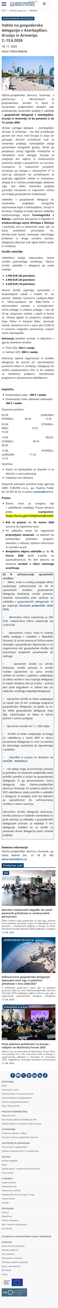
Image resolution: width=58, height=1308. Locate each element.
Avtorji (5, 1274)
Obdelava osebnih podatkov (15, 1262)
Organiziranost (9, 1182)
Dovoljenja (8, 1208)
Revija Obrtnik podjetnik (13, 1246)
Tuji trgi (6, 1156)
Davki (4, 1085)
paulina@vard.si (43, 491)
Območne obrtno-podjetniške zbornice (20, 1137)
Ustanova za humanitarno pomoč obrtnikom (26, 1236)
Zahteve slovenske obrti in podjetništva (20, 1151)
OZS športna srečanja (12, 1258)
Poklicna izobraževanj (14, 1111)
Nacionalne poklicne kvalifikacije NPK (19, 1119)
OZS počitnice (8, 1254)
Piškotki (7, 1270)
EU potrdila (7, 1228)
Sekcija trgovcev (17, 10)
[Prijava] (44, 3)
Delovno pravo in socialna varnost (18, 1093)
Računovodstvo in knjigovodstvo (17, 1097)
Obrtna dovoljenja (10, 1220)
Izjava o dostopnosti (11, 1266)
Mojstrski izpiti (8, 1115)
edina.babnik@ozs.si (14, 859)
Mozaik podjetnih (10, 1250)
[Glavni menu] (4, 4)
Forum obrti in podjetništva (14, 1147)
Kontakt (5, 1202)
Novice (33, 10)
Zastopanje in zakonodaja (16, 1143)
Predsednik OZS (9, 1186)
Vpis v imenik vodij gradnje (14, 1224)
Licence (5, 1212)
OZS (4, 10)
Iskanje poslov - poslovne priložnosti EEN (21, 1168)
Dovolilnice (7, 1216)
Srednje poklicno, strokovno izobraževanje (21, 1123)
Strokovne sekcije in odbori (14, 1133)
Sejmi (4, 1164)
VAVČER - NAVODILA (15, 761)
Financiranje (7, 1172)
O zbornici (7, 1178)
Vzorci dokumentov (11, 1105)
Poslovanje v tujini (10, 1089)
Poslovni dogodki (9, 1160)
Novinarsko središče (11, 1190)
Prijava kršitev (8, 1198)
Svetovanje (8, 1081)
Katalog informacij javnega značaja (18, 1194)
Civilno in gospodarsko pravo (15, 1102)
